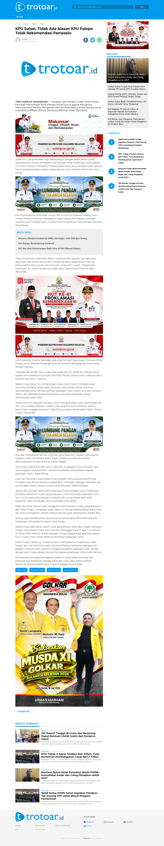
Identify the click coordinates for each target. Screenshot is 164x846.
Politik (44, 770)
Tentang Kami (40, 825)
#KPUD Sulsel (21, 570)
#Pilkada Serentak (70, 570)
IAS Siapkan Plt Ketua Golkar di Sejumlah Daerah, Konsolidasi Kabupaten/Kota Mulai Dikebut (123, 111)
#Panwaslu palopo (37, 570)
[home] (39, 817)
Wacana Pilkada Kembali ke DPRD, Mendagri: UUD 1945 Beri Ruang (52, 238)
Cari (142, 7)
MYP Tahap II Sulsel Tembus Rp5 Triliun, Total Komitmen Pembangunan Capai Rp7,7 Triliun (70, 755)
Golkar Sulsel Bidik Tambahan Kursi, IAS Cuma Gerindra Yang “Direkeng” (127, 102)
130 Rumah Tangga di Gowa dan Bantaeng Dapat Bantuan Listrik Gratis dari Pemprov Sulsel (68, 736)
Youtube (129, 822)
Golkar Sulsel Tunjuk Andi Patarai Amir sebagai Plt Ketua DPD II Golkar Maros (127, 87)
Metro (43, 731)
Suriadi (24, 39)
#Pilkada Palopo (54, 570)
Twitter (89, 826)
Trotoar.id (85, 838)
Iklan (17, 830)
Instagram (110, 822)
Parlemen (45, 751)
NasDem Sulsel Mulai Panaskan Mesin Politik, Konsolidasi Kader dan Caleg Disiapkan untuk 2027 (70, 775)
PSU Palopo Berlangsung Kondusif (36, 243)
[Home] (36, 7)
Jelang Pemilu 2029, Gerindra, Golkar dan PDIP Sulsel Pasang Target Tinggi (127, 95)
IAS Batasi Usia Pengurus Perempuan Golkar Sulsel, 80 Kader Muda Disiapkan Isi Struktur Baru (127, 121)
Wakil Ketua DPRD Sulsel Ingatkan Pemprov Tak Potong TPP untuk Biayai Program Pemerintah (69, 796)
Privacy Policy (40, 830)
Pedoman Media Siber (62, 825)
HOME (20, 17)
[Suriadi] (18, 40)
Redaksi (18, 825)
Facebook (90, 822)
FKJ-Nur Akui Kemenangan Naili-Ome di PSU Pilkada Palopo (49, 248)
